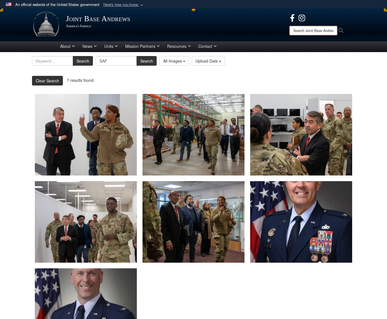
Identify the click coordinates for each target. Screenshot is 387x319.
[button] (123, 5)
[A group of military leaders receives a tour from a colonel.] (193, 222)
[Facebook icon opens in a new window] (292, 17)
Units (108, 46)
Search (82, 61)
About (65, 46)
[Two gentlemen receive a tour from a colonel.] (86, 134)
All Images (173, 61)
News (87, 46)
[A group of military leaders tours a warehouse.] (193, 134)
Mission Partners (140, 46)
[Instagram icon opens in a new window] (302, 17)
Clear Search (47, 81)
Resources (176, 46)
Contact (205, 46)
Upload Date (207, 61)
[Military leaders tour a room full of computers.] (301, 134)
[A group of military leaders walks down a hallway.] (86, 222)
